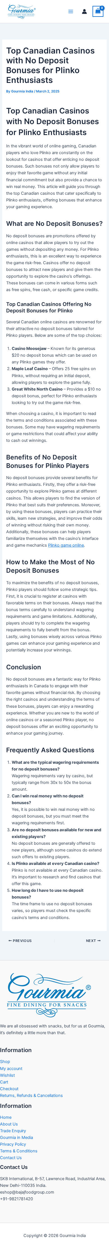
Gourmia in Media (16, 1137)
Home (5, 1117)
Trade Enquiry (13, 1130)
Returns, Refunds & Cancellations (31, 1095)
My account (11, 1068)
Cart (4, 1082)
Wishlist (7, 1075)
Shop (5, 1061)
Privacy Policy (13, 1144)
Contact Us (11, 1157)
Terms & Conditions (18, 1150)
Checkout (9, 1088)
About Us (9, 1124)
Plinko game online (66, 545)
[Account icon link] (84, 11)
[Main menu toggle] (70, 11)
